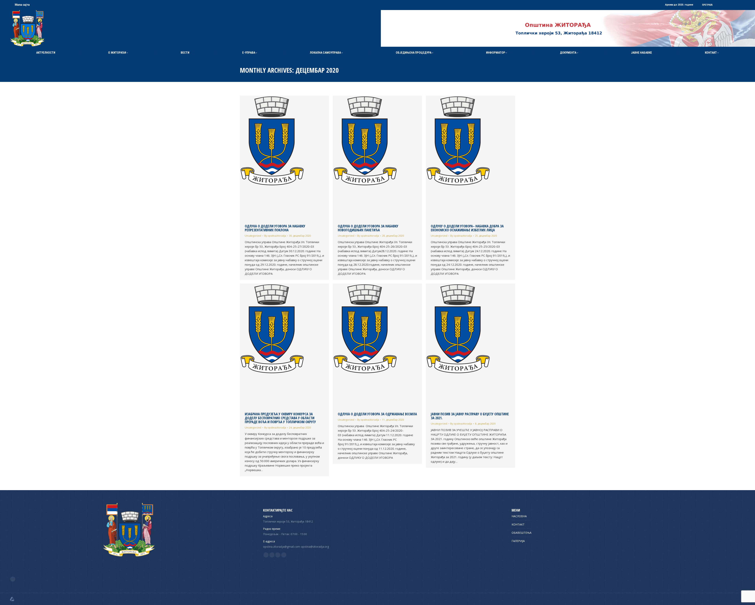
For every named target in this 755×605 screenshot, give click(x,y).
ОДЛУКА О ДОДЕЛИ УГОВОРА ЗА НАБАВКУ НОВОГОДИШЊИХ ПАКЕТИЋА (368, 228)
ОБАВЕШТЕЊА (521, 533)
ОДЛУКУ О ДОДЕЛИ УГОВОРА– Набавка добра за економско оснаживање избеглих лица (467, 228)
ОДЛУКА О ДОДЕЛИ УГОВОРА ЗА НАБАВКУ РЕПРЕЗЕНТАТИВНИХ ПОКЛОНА (275, 228)
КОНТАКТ (518, 524)
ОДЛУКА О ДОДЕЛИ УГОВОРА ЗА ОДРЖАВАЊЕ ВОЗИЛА (377, 414)
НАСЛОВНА (519, 516)
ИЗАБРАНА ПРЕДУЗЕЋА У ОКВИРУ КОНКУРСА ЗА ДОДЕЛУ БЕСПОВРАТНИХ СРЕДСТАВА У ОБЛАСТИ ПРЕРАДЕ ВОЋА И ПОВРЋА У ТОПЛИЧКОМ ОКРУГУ (280, 418)
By (275, 235)
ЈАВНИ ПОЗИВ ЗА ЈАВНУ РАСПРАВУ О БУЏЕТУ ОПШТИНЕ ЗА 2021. (470, 416)
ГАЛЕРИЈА (518, 541)
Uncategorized (253, 235)
